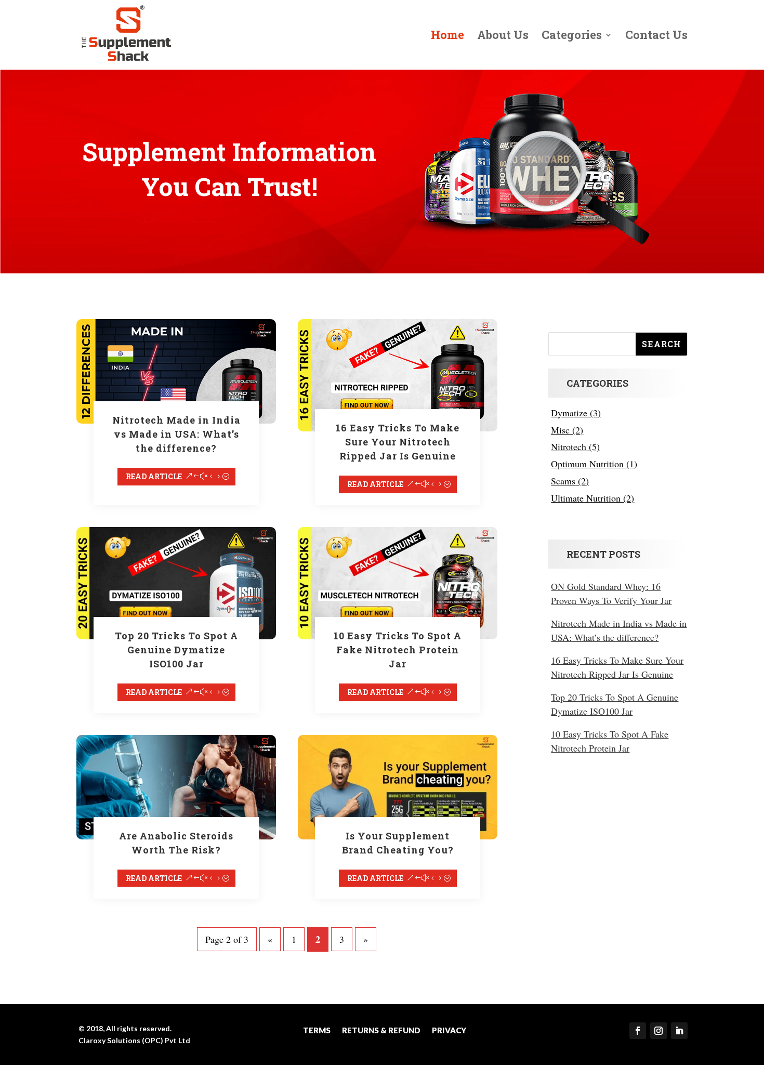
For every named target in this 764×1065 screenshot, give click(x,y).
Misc (560, 430)
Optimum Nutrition (587, 463)
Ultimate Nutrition (586, 498)
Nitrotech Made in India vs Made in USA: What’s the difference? (176, 434)
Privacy (449, 1031)
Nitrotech (568, 446)
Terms (317, 1031)
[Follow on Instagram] (658, 1030)
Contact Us (656, 36)
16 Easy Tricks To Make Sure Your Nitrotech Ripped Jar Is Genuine (397, 442)
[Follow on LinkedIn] (679, 1030)
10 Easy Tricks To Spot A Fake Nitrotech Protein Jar (398, 649)
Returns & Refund (381, 1031)
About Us (503, 36)
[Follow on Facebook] (637, 1030)
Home (447, 36)
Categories (572, 36)
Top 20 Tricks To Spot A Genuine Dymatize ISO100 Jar (176, 649)
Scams (563, 481)
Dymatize (569, 412)
